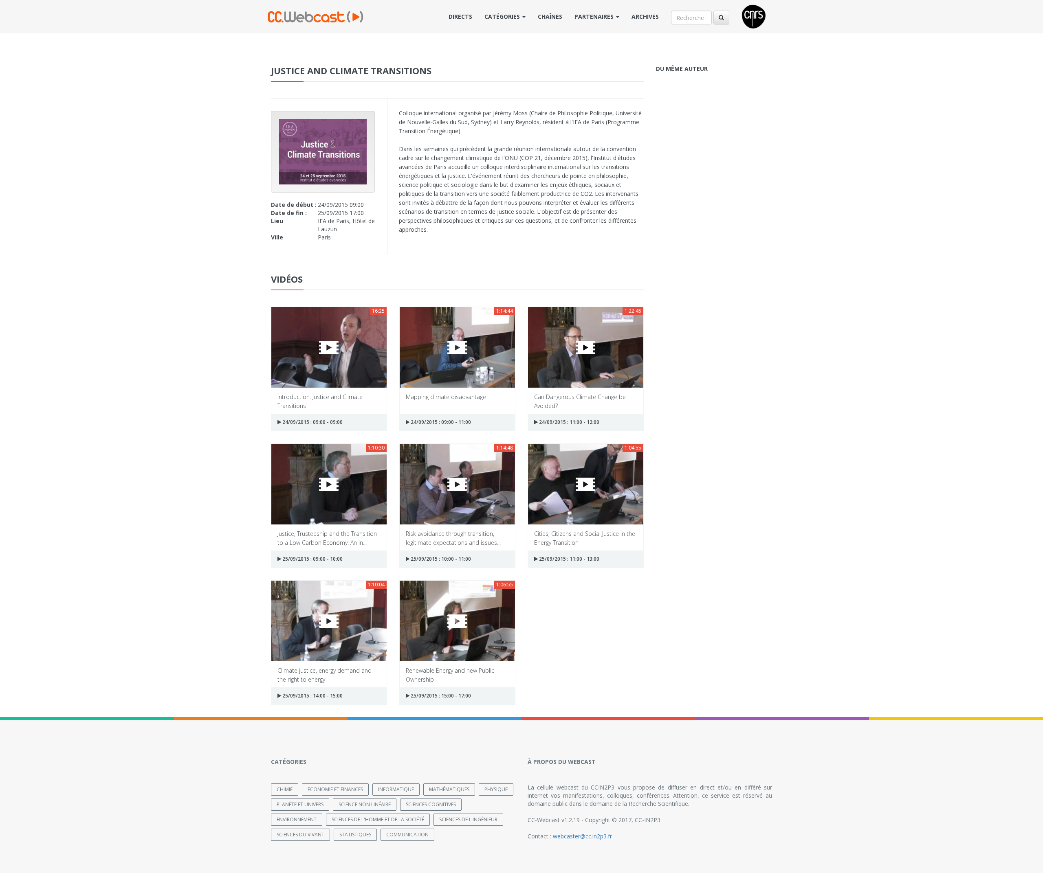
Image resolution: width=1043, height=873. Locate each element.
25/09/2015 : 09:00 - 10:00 (312, 558)
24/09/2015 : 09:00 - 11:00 (440, 422)
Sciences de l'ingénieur (468, 819)
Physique (496, 789)
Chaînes (550, 16)
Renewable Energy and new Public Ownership (450, 674)
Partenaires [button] (594, 16)
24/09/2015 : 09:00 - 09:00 (312, 422)
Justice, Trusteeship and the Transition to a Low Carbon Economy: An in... (327, 538)
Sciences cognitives (431, 804)
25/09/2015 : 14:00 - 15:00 (312, 695)
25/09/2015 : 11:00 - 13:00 (568, 558)
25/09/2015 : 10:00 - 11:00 (440, 558)
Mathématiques (449, 789)
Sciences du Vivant (300, 834)
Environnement (297, 819)
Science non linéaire (365, 804)
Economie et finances (335, 789)
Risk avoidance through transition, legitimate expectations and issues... (453, 538)
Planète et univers (300, 804)
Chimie (285, 789)
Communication (407, 834)
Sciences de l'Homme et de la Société (378, 819)
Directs (460, 16)
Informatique (396, 789)
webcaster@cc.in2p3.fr (582, 836)
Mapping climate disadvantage (446, 397)
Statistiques (355, 834)
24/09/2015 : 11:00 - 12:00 (568, 422)
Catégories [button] (503, 16)
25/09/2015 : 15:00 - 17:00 (440, 695)
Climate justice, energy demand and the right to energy (324, 674)
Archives (645, 16)
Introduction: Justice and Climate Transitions (320, 401)
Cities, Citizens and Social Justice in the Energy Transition (584, 538)
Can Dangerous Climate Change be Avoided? (580, 401)
